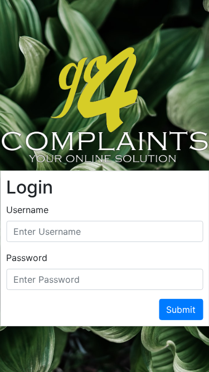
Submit (181, 309)
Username (27, 209)
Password (26, 257)
